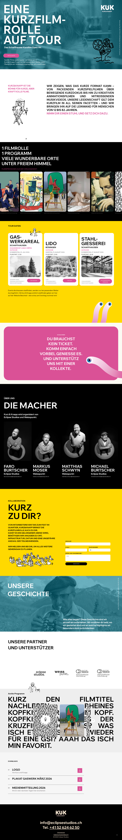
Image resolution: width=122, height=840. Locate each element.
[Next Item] (93, 720)
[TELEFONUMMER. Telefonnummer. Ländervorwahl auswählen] (91, 550)
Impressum (61, 832)
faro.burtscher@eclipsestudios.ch (13, 476)
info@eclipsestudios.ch (61, 822)
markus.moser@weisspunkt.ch (41, 476)
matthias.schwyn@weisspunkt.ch (70, 476)
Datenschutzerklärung (61, 835)
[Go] (80, 770)
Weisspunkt (39, 474)
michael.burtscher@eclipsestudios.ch (101, 476)
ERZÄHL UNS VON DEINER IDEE (73, 553)
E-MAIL (67, 547)
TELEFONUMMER (93, 547)
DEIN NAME (68, 541)
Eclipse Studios (11, 474)
